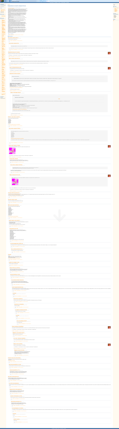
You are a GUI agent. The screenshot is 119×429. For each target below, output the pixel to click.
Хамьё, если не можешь (18, 343)
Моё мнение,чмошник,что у (16, 401)
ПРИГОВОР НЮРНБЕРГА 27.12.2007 (3, 69)
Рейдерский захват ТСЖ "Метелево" (3, 77)
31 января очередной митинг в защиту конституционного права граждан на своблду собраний (3, 32)
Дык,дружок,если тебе (14, 228)
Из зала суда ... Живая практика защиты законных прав (3, 46)
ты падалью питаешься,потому (21, 309)
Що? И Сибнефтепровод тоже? (15, 67)
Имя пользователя (2, 6)
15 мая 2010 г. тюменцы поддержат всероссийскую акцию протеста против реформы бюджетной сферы (3, 28)
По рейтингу (67, 2)
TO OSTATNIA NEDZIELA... (3, 35)
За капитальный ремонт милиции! (3, 44)
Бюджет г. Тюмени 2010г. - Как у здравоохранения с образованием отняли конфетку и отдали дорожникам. (3, 39)
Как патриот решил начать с (13, 37)
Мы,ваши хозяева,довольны (13, 376)
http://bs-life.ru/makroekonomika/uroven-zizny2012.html (14, 124)
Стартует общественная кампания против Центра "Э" (3, 20)
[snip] (59, 98)
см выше (17, 315)
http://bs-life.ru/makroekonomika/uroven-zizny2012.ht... (17, 138)
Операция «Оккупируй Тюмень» (3, 62)
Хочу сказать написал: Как (14, 43)
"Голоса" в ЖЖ (116, 9)
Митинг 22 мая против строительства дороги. (3, 57)
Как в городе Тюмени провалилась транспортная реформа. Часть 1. (3, 49)
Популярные (56, 2)
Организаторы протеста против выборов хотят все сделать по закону (3, 64)
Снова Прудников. (3, 80)
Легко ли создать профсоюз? (3, 53)
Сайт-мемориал (52, 2)
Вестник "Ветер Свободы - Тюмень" (3, 41)
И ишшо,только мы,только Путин (14, 357)
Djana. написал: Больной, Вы (14, 58)
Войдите (11, 40)
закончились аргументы (18, 298)
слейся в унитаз (16, 419)
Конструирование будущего (11, 8)
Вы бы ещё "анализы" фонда (14, 145)
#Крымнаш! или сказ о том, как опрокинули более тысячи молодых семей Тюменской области (3, 25)
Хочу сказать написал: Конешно (16, 164)
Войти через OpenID (3, 9)
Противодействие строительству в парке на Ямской (3, 75)
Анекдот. (9, 254)
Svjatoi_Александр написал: (15, 92)
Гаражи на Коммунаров (3, 43)
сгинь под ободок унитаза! (22, 320)
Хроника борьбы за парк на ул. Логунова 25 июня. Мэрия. (3, 89)
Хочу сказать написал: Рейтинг (14, 128)
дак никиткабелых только (15, 274)
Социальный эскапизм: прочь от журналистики (3, 91)
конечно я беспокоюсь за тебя (16, 395)
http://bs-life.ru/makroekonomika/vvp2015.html (13, 216)
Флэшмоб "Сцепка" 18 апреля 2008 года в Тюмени (3, 85)
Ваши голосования (3, 16)
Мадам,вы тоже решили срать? (18, 332)
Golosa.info (14, 0)
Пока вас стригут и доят (12, 199)
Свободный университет (116, 10)
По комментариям (63, 2)
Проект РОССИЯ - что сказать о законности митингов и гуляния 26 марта (3, 73)
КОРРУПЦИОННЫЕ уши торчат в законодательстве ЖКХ (3, 23)
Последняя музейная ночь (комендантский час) (3, 67)
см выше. (14, 293)
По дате (59, 2)
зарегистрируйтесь (14, 40)
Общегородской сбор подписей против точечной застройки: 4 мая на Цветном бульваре (3, 59)
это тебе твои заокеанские (14, 383)
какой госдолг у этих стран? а (14, 220)
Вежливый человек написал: (15, 73)
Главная (9, 4)
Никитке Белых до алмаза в (15, 267)
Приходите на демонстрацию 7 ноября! (3, 71)
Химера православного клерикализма (3, 87)
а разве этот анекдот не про (14, 262)
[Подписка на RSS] (113, 20)
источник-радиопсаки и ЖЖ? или (16, 243)
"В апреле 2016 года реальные (13, 192)
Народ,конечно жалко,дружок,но (16, 389)
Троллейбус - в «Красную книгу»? (3, 83)
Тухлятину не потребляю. (19, 304)
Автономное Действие (116, 11)
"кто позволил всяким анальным (17, 279)
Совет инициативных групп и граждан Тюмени (3, 82)
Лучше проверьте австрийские (17, 326)
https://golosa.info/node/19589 (11, 360)
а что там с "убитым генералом (19, 338)
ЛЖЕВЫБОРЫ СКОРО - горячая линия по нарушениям (3, 55)
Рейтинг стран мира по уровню (14, 116)
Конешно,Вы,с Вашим (14, 158)
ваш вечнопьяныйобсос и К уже (15, 364)
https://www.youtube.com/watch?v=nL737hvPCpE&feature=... (16, 87)
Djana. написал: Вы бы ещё (15, 174)
